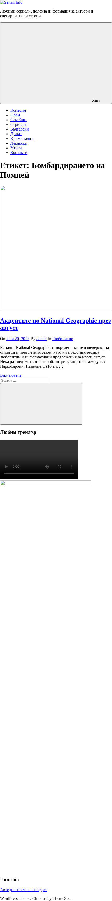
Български (19, 129)
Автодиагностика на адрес (23, 889)
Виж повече (10, 375)
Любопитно (62, 338)
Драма (16, 134)
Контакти (18, 152)
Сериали (18, 124)
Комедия (18, 110)
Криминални (22, 138)
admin (41, 338)
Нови (15, 115)
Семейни (18, 119)
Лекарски (18, 143)
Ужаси (16, 148)
